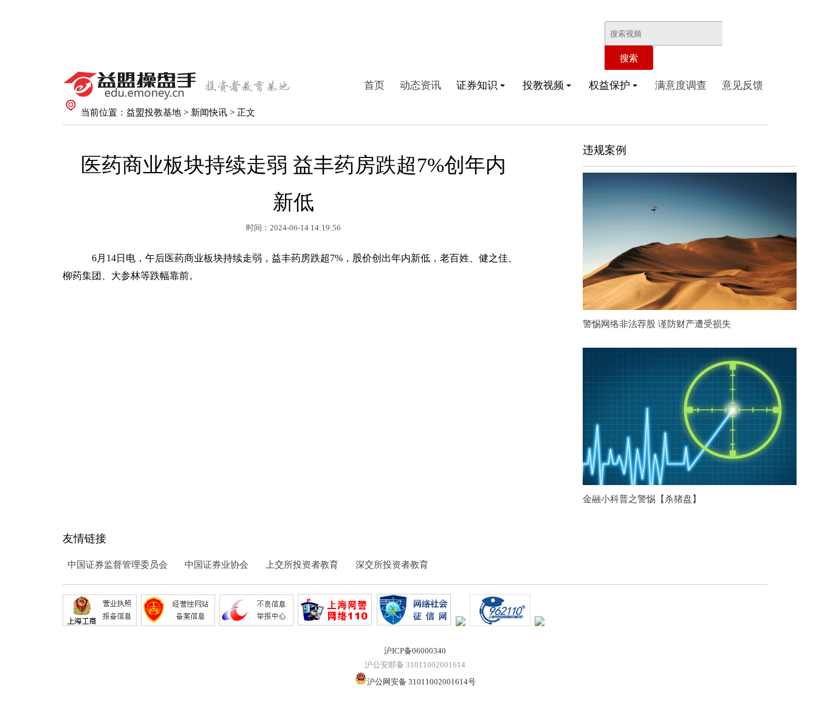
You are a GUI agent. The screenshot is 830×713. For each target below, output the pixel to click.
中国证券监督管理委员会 (117, 565)
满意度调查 (681, 85)
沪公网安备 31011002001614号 (421, 681)
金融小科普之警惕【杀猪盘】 (642, 499)
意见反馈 (742, 85)
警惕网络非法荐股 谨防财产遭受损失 (657, 324)
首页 (374, 85)
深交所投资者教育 (391, 565)
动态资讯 (420, 85)
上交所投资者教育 (302, 565)
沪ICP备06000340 (415, 650)
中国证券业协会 (217, 565)
